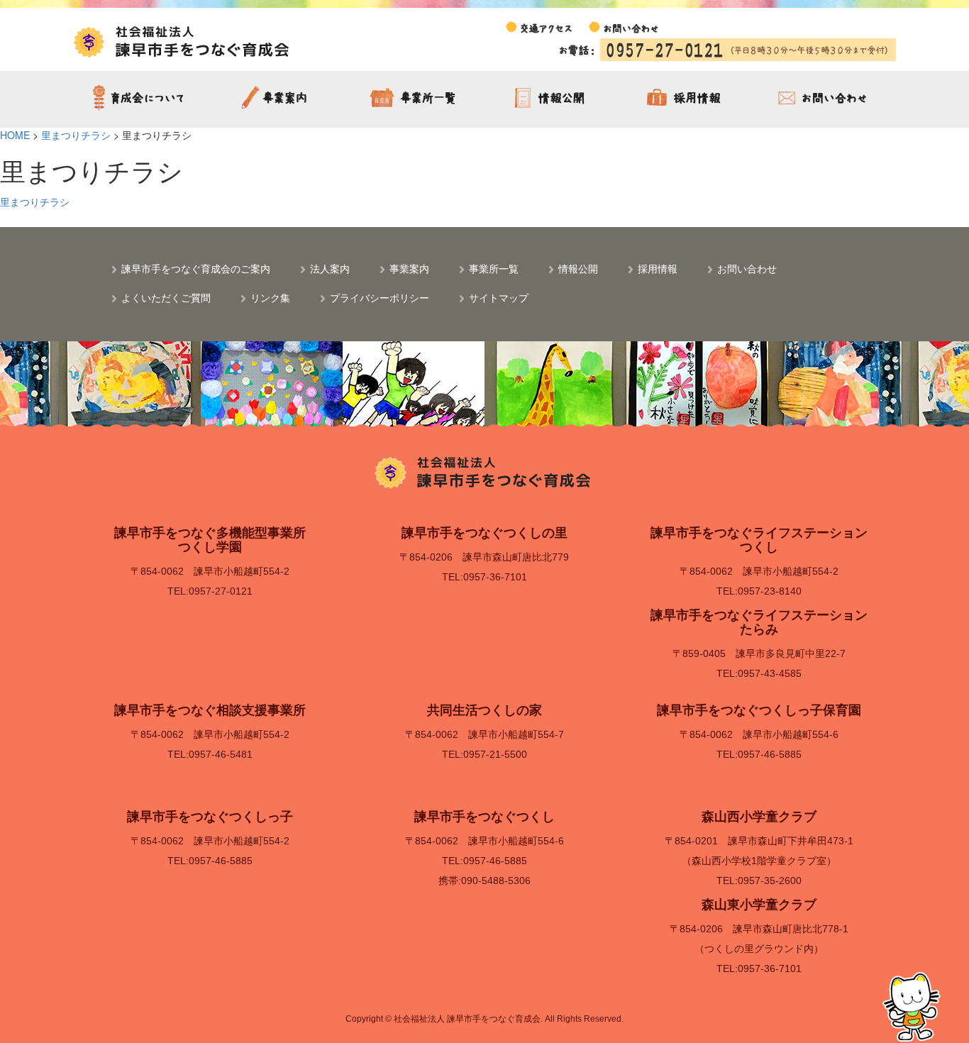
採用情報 (687, 99)
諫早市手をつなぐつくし (484, 817)
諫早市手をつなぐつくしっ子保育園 (759, 710)
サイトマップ (498, 297)
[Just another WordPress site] (183, 40)
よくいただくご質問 (166, 297)
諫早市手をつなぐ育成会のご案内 (141, 99)
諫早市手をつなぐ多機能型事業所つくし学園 (210, 540)
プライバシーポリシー (379, 297)
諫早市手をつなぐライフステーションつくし (759, 540)
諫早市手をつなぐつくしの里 (484, 533)
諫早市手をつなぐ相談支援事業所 (210, 710)
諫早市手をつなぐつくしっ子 (210, 817)
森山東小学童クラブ (759, 905)
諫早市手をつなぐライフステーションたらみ (759, 622)
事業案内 (278, 99)
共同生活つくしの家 (484, 710)
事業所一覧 (414, 99)
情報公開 (551, 99)
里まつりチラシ (35, 201)
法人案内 (330, 268)
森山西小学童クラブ (759, 817)
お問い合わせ (824, 99)
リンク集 (270, 297)
